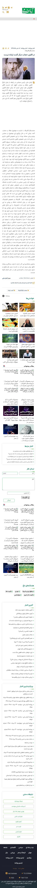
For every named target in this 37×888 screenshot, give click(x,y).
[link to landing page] (28, 10)
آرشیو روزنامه (20, 858)
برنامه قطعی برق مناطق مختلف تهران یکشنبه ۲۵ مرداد (17, 698)
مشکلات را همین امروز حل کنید (24, 645)
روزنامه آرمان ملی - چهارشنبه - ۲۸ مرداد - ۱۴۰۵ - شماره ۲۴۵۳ (17, 724)
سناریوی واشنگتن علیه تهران (25, 649)
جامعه (5, 847)
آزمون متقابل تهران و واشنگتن (24, 614)
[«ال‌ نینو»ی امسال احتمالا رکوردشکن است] (10, 322)
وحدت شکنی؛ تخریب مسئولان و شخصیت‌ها (20, 624)
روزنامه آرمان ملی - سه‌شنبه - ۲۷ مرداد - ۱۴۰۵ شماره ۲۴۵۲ (18, 718)
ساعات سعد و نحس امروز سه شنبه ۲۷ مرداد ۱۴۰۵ (19, 736)
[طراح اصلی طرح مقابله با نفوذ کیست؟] (27, 353)
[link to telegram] (11, 8)
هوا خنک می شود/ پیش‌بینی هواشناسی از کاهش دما (11, 345)
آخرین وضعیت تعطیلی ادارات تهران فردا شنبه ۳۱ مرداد (18, 752)
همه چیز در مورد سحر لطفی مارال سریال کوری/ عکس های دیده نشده (18, 747)
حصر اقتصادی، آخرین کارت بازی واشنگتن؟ (21, 638)
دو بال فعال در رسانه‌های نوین (24, 785)
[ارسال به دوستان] (6, 48)
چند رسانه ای (30, 847)
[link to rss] (3, 8)
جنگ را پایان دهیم (27, 635)
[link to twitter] (6, 8)
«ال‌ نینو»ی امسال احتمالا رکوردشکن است (10, 330)
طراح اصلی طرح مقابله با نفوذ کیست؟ (28, 361)
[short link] (8, 48)
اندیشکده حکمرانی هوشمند (18, 806)
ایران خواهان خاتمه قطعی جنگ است (22, 652)
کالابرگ (18, 837)
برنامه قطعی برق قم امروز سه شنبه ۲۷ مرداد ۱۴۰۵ (19, 701)
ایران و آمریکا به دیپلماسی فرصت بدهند (21, 674)
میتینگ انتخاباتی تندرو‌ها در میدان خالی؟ (21, 660)
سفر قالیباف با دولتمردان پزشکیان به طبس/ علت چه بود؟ (19, 459)
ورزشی (13, 853)
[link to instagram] (9, 8)
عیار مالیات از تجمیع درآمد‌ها (24, 656)
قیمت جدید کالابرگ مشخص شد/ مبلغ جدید (27, 314)
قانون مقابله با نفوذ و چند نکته (23, 610)
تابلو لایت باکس (18, 816)
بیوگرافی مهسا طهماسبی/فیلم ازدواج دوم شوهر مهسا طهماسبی (18, 780)
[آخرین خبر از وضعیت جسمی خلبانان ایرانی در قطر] (10, 307)
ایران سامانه (15, 887)
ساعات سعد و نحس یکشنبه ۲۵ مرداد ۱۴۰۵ (20, 739)
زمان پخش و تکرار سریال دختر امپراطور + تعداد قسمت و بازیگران (19, 692)
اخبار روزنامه (31, 48)
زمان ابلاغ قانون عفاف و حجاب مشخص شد (22, 451)
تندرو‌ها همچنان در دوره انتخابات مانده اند (20, 621)
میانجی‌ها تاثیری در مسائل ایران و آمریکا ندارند (19, 762)
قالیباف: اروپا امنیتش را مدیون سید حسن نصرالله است (20, 456)
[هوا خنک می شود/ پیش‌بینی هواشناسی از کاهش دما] (10, 338)
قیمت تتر (18, 827)
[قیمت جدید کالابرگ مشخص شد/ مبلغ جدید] (27, 307)
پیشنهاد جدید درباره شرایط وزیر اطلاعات (21, 772)
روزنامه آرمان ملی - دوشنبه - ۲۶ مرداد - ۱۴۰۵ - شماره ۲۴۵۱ (18, 706)
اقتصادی (13, 847)
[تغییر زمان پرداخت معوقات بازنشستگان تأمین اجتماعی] (10, 353)
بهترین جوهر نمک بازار (18, 811)
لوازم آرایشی (19, 832)
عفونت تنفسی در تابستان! (25, 631)
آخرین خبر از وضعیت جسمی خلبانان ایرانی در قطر (11, 314)
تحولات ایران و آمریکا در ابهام (24, 667)
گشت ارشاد (11, 290)
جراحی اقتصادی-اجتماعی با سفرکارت (22, 628)
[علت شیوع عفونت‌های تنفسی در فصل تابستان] (27, 338)
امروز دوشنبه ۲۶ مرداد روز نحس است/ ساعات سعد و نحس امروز (18, 757)
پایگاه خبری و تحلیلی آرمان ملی (9, 882)
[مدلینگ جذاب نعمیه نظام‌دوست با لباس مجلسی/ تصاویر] (27, 322)
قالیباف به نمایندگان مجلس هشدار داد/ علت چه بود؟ (20, 454)
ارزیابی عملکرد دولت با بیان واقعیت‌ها (22, 677)
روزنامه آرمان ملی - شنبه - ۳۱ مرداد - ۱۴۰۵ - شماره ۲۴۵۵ (19, 767)
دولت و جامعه (28, 743)
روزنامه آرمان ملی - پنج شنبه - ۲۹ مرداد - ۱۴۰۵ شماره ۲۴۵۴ (18, 730)
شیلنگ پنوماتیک (18, 801)
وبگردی (29, 858)
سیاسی (20, 847)
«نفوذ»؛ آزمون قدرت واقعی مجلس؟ (22, 617)
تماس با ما (21, 868)
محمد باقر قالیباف (22, 290)
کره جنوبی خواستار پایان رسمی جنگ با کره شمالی (19, 776)
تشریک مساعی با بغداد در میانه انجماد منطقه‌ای (19, 670)
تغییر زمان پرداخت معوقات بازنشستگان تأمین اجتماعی (10, 361)
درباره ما (15, 868)
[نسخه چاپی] (3, 48)
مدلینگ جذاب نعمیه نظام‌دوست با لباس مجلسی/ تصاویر (29, 330)
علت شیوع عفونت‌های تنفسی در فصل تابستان (28, 345)
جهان (30, 853)
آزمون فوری (18, 822)
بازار (6, 853)
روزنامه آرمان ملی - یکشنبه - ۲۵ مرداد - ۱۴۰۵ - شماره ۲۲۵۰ (18, 712)
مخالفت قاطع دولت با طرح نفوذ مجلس (21, 663)
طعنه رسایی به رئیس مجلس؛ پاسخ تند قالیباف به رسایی (19, 462)
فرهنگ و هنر (21, 853)
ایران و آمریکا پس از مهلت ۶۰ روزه (23, 642)
